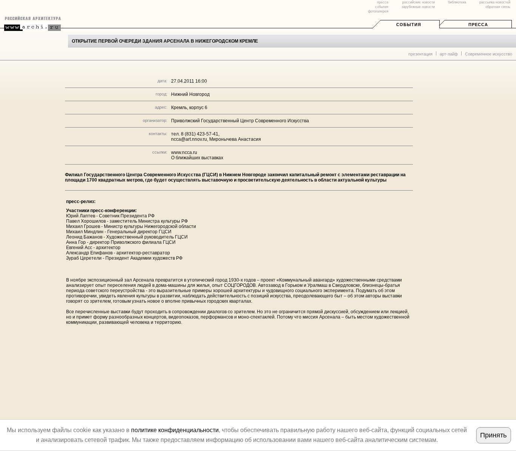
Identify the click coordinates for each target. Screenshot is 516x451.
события (381, 7)
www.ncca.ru (184, 152)
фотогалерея (378, 11)
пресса (382, 2)
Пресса (478, 24)
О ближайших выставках (197, 157)
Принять (493, 435)
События (408, 24)
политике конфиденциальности (175, 430)
